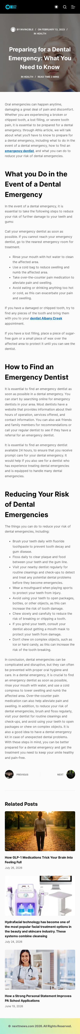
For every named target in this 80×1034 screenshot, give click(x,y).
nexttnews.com (23, 1026)
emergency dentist (19, 151)
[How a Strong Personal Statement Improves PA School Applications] (40, 970)
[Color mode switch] (56, 7)
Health (41, 33)
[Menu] (73, 7)
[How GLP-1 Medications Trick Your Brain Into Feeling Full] (40, 831)
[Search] (64, 7)
